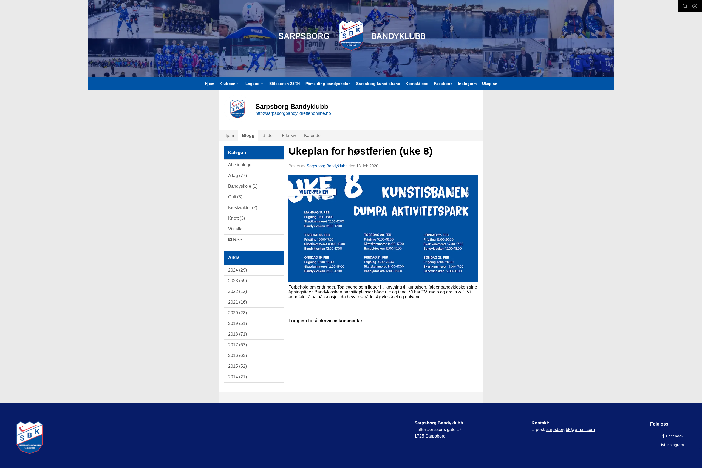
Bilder (268, 135)
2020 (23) (237, 312)
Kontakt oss (417, 83)
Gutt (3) (235, 197)
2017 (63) (237, 345)
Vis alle (235, 229)
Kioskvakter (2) (242, 207)
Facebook (443, 83)
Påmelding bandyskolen (328, 83)
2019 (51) (237, 323)
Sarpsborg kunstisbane (378, 83)
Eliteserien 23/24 (284, 83)
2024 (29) (237, 270)
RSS (237, 239)
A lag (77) (237, 175)
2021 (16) (237, 302)
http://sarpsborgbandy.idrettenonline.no (293, 113)
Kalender (313, 135)
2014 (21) (237, 377)
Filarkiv (289, 135)
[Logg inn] (695, 6)
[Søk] (685, 6)
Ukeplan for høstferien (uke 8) (360, 151)
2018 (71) (237, 334)
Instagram (467, 83)
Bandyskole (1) (242, 186)
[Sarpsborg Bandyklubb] (351, 35)
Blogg (248, 135)
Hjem (209, 83)
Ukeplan (489, 83)
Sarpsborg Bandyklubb (327, 166)
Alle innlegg (239, 164)
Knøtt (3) (236, 218)
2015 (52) (237, 366)
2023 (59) (237, 280)
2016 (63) (237, 355)
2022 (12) (237, 291)
